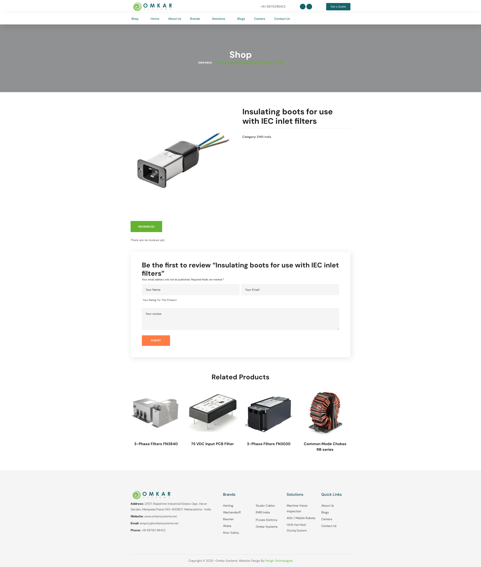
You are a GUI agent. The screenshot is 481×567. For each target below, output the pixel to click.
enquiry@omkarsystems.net (159, 523)
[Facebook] (309, 6)
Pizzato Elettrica (266, 520)
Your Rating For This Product (160, 300)
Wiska (227, 526)
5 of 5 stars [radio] (203, 300)
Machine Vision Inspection (297, 508)
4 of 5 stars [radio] (198, 300)
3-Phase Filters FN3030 (268, 443)
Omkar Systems (267, 527)
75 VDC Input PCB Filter (212, 443)
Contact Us (329, 526)
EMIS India (205, 62)
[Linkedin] (303, 6)
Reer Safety (231, 533)
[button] (347, 18)
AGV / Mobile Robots (301, 518)
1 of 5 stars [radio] (182, 300)
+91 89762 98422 (153, 530)
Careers (326, 519)
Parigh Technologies (279, 561)
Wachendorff (232, 512)
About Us (327, 506)
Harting (228, 506)
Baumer (228, 519)
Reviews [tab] (146, 226)
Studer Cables (265, 506)
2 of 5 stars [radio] (187, 300)
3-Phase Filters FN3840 (156, 443)
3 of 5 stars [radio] (193, 300)
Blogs (325, 512)
